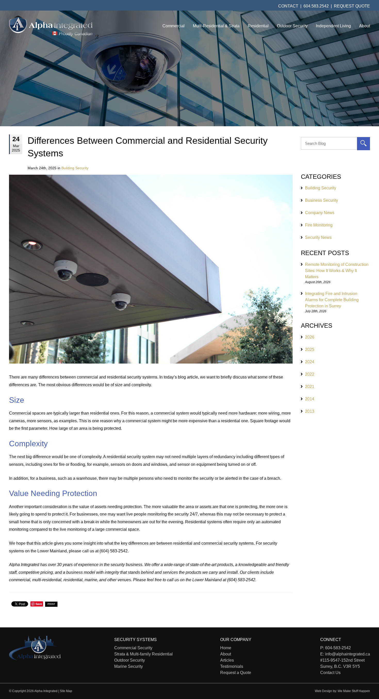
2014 (309, 399)
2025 (309, 349)
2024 (309, 362)
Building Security (74, 168)
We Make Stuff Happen (354, 691)
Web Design (323, 691)
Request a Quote (235, 672)
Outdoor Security (292, 26)
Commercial (173, 26)
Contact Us (330, 672)
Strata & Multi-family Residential (143, 654)
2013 (309, 411)
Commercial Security (133, 648)
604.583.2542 (316, 6)
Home (225, 648)
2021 (309, 386)
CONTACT (288, 6)
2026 (309, 337)
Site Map (66, 691)
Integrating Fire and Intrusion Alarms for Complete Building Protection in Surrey (332, 299)
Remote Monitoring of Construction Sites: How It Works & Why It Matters (336, 270)
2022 (309, 374)
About (364, 26)
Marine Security (128, 666)
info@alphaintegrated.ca (347, 654)
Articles (227, 660)
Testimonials (231, 666)
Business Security (321, 200)
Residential (258, 26)
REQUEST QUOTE (352, 6)
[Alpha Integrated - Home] (51, 25)
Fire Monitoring (319, 225)
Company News (319, 212)
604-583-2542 (338, 648)
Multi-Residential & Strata (216, 26)
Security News (318, 237)
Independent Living (333, 26)
